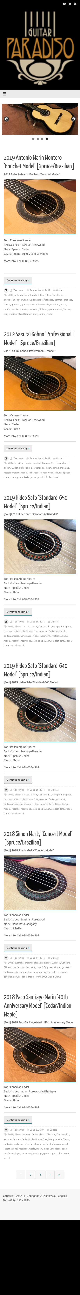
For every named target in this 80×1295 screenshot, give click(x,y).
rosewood (33, 309)
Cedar (35, 1134)
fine (53, 463)
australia (19, 962)
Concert (61, 295)
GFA (44, 967)
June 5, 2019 (37, 1129)
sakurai (58, 472)
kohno (55, 467)
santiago (37, 1153)
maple (32, 1148)
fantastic (38, 299)
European (18, 299)
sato (34, 640)
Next (73, 119)
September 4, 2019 (40, 290)
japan (48, 467)
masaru (16, 472)
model (7, 309)
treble (31, 976)
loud (30, 972)
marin (63, 304)
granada (68, 299)
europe (8, 299)
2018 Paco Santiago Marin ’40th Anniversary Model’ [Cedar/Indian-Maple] (38, 1006)
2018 (10, 962)
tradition (13, 314)
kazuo (65, 635)
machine (54, 304)
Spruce (67, 309)
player (17, 1153)
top (6, 314)
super (68, 640)
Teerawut (19, 290)
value (60, 1153)
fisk (50, 1139)
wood (49, 314)
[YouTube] (64, 3)
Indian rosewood (59, 1144)
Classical (36, 463)
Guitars (60, 290)
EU (49, 626)
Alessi (18, 626)
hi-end (23, 972)
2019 (10, 295)
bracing (29, 962)
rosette (38, 472)
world (21, 645)
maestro (23, 1148)
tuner (34, 314)
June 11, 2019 (37, 957)
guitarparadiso (29, 304)
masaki (7, 472)
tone (24, 976)
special (58, 309)
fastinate (48, 299)
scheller (8, 976)
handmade (43, 304)
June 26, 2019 (37, 621)
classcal (26, 626)
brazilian (51, 295)
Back (26, 295)
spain (51, 309)
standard (59, 640)
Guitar (7, 304)
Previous (6, 119)
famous (28, 299)
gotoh (7, 467)
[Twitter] (70, 3)
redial (47, 972)
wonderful (24, 477)
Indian (43, 635)
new (24, 309)
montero (16, 309)
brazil (43, 295)
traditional (24, 314)
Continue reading (17, 280)
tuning (41, 314)
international (54, 635)
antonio (19, 295)
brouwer (26, 1134)
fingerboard (63, 463)
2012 (10, 463)
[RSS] (75, 3)
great (50, 967)
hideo (36, 635)
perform (8, 1153)
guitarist (15, 304)
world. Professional (48, 477)
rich (31, 472)
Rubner (43, 309)
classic (28, 463)
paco (64, 1148)
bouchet (34, 295)
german (58, 299)
